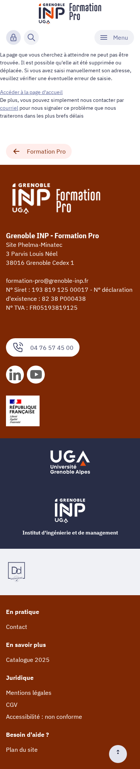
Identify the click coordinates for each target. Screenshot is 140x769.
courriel (9, 108)
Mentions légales (29, 692)
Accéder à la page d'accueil (31, 92)
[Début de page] (121, 754)
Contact (16, 626)
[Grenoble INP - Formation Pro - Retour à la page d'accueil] (70, 13)
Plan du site (22, 749)
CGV (12, 704)
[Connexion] (13, 37)
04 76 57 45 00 (52, 347)
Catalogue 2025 (28, 659)
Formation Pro (46, 151)
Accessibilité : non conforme (44, 716)
